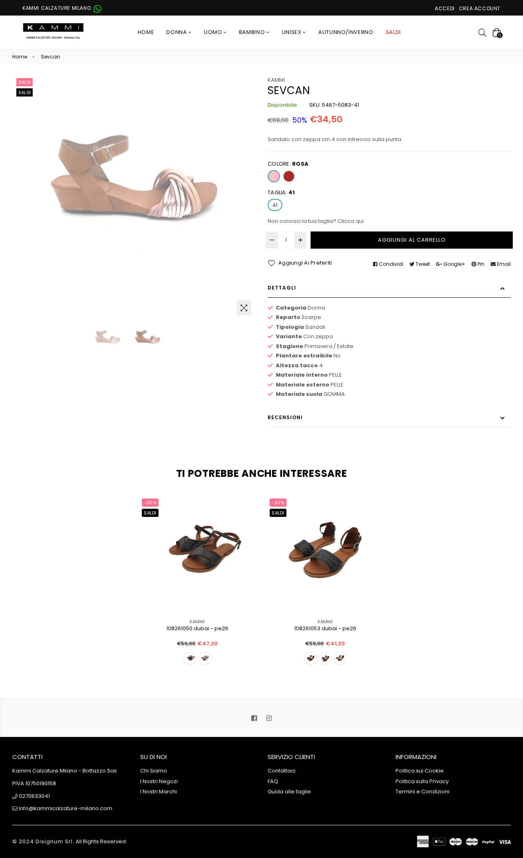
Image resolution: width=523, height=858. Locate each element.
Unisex (292, 32)
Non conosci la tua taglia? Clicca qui (316, 221)
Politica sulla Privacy (422, 781)
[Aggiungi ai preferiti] (245, 516)
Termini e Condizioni (422, 791)
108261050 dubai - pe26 (197, 628)
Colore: (288, 164)
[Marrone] (289, 176)
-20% (150, 502)
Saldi (24, 82)
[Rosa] (274, 176)
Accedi (445, 8)
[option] (107, 339)
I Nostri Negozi (159, 781)
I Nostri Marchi (158, 791)
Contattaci (281, 771)
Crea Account (480, 8)
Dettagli (282, 287)
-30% (278, 502)
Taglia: (281, 192)
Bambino (252, 32)
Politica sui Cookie (420, 771)
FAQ (273, 781)
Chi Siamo (153, 771)
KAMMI (276, 80)
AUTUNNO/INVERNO (345, 32)
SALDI (393, 32)
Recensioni (285, 417)
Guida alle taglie (289, 791)
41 (275, 205)
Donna (177, 32)
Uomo (214, 32)
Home (146, 32)
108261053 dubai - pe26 (325, 628)
